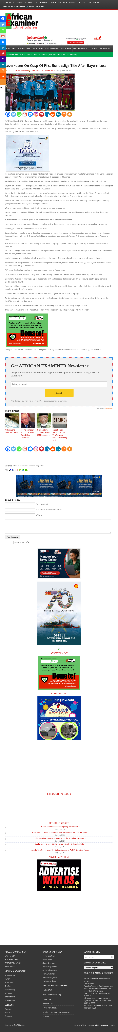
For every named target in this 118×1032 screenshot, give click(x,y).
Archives (62, 3)
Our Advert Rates (47, 3)
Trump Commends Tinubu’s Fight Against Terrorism (60, 826)
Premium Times (48, 974)
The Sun (8, 986)
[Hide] (1, 87)
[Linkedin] (47, 114)
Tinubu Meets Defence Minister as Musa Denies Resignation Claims (60, 844)
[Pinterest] (41, 114)
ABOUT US (86, 3)
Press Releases (66, 48)
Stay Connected (36, 7)
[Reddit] (52, 114)
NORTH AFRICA (11, 966)
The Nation (9, 982)
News (14, 48)
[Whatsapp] (19, 114)
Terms (96, 3)
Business (8, 1016)
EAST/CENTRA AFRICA (13, 963)
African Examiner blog (14, 7)
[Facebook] (7, 114)
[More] (69, 114)
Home (8, 48)
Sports (34, 48)
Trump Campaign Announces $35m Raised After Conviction (27, 434)
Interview (54, 48)
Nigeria (8, 1009)
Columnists (94, 48)
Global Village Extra (49, 970)
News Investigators (49, 977)
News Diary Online (49, 966)
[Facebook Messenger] (30, 114)
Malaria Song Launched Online (11, 431)
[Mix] (63, 114)
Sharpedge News (48, 963)
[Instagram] (35, 114)
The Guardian (10, 975)
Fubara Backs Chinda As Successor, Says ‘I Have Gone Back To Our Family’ (50, 54)
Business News (24, 48)
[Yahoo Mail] (3, 59)
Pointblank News (48, 956)
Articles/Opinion (80, 48)
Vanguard (8, 993)
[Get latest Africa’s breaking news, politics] (18, 21)
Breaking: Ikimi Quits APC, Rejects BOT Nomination (43, 432)
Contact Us (74, 3)
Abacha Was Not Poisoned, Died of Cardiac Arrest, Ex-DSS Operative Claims (60, 850)
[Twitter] (13, 114)
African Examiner (21, 71)
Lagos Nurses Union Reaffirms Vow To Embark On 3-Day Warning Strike (60, 435)
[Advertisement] (48, 458)
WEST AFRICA (10, 956)
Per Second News (49, 981)
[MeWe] (58, 114)
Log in (112, 1025)
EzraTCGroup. (19, 1025)
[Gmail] (24, 114)
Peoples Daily (10, 989)
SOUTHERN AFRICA (12, 959)
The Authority (10, 997)
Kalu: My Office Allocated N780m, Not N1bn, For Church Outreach (60, 838)
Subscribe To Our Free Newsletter (20, 3)
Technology (105, 48)
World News (44, 48)
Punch (7, 979)
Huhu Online (47, 959)
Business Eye (10, 1000)
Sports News (48, 71)
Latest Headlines (37, 71)
